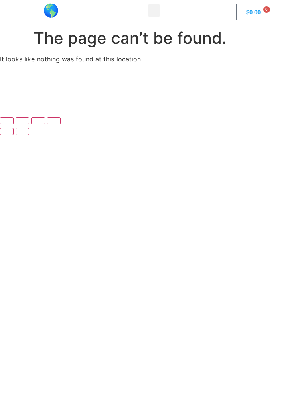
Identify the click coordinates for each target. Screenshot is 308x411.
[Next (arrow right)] (22, 131)
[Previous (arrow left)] (7, 131)
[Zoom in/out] (7, 120)
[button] (154, 10)
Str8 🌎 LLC (51, 10)
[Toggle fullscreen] (22, 120)
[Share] (38, 120)
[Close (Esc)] (54, 120)
